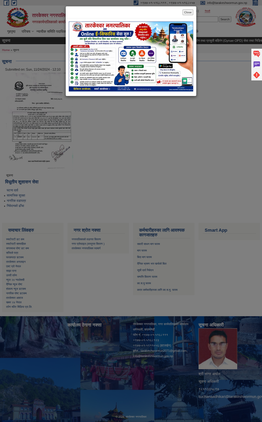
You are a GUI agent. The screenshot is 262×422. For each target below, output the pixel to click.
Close (188, 12)
